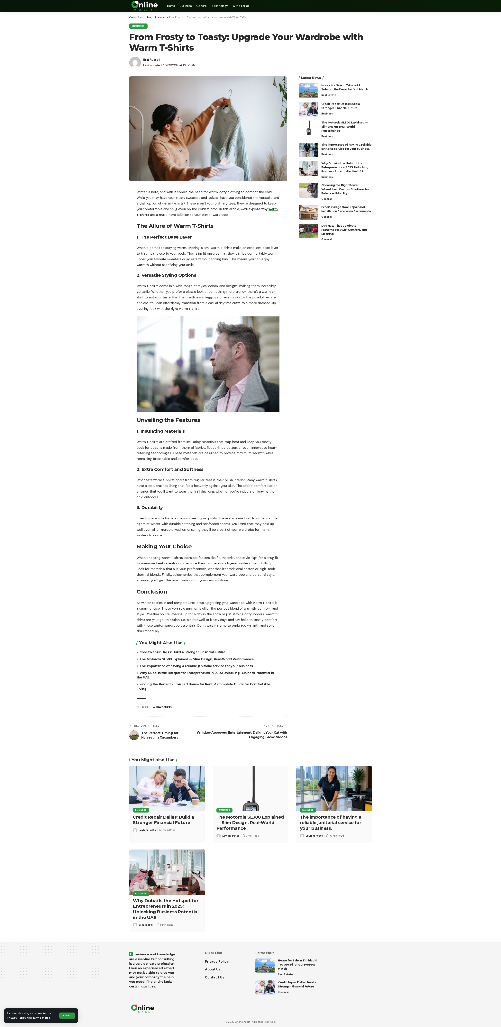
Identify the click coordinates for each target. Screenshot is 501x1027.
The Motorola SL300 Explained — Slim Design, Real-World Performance (197, 659)
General (326, 198)
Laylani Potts (147, 830)
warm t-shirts (162, 707)
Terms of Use (41, 1018)
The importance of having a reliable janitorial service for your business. (197, 666)
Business (138, 26)
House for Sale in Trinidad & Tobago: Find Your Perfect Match (297, 964)
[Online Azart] (145, 6)
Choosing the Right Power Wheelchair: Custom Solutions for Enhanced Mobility (345, 189)
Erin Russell (151, 60)
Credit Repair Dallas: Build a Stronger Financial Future (182, 652)
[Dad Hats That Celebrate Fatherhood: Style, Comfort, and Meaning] (308, 230)
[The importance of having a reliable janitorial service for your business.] (308, 149)
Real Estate (328, 95)
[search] (369, 6)
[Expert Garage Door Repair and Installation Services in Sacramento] (308, 212)
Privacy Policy (16, 1018)
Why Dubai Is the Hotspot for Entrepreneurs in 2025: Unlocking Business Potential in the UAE (344, 167)
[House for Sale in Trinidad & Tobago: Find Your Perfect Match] (308, 90)
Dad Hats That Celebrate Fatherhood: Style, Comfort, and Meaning (344, 229)
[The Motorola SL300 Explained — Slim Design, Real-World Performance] (308, 128)
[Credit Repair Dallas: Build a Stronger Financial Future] (308, 109)
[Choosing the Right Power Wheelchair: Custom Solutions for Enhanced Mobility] (308, 190)
